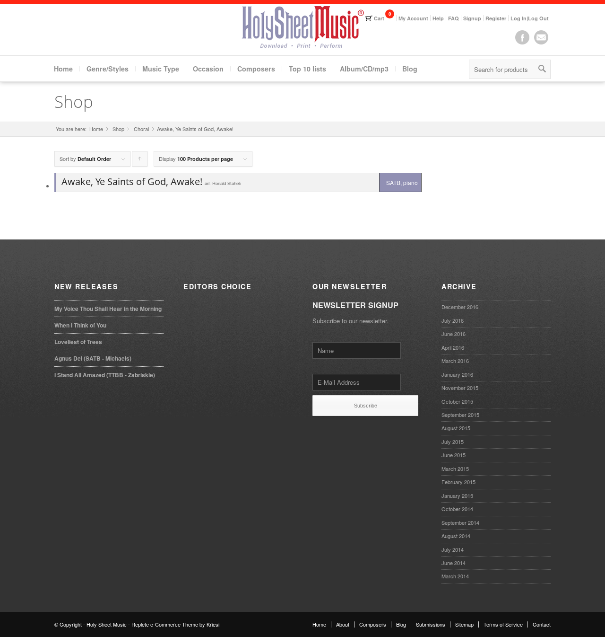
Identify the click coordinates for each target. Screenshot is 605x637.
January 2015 (457, 495)
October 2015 (457, 401)
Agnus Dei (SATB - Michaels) (92, 358)
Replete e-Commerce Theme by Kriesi (175, 624)
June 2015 (453, 455)
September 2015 (460, 414)
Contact (542, 624)
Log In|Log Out (529, 18)
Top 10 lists (307, 68)
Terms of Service (503, 624)
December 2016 (459, 306)
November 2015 (459, 387)
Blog (409, 68)
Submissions (430, 624)
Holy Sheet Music (106, 624)
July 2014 (452, 549)
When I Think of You (80, 325)
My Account (413, 18)
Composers (256, 68)
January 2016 (457, 374)
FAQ (453, 18)
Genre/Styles (107, 68)
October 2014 (457, 509)
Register (495, 18)
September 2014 (460, 522)
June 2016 (453, 333)
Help (438, 18)
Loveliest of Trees (78, 341)
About (342, 624)
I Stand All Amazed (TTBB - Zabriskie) (104, 375)
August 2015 (455, 428)
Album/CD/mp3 (364, 68)
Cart (379, 18)
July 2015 (452, 441)
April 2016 (452, 347)
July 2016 (452, 320)
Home (63, 68)
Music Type (160, 68)
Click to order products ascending (139, 161)
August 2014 (455, 536)
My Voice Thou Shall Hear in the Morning (108, 308)
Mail (541, 37)
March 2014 (455, 576)
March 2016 (455, 360)
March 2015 (455, 468)
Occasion (208, 68)
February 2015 (458, 482)
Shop (73, 101)
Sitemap (464, 624)
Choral (141, 129)
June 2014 (453, 562)
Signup (472, 18)
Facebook (522, 37)
